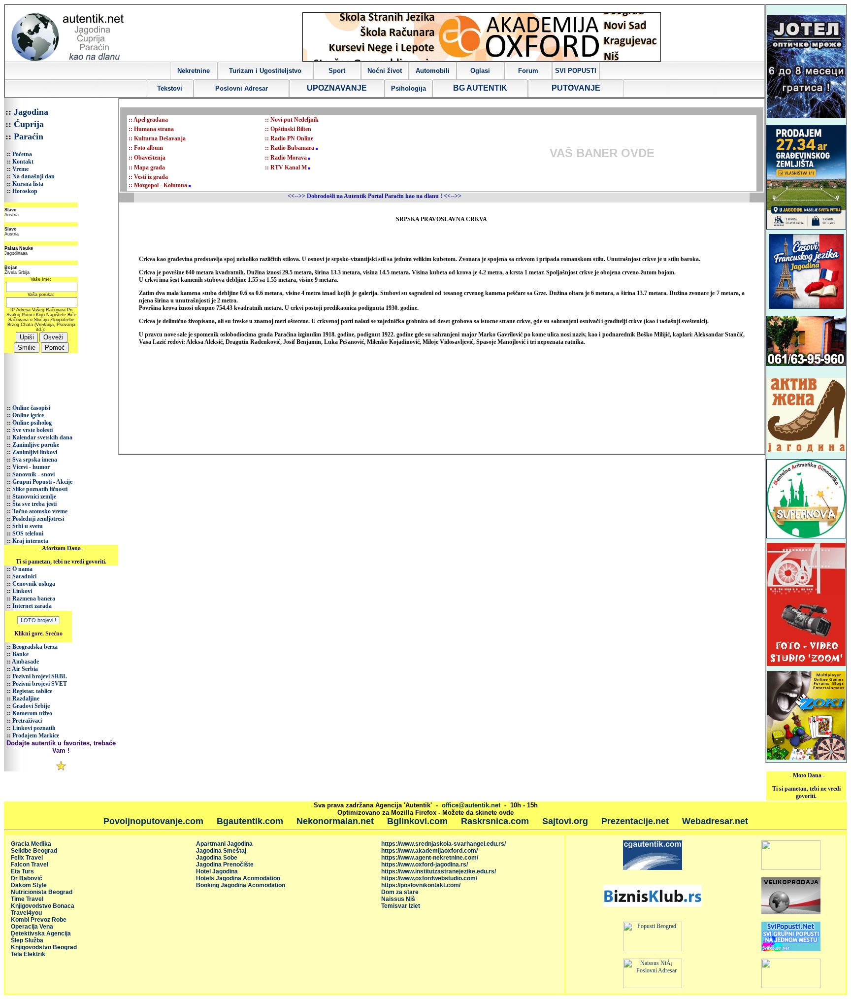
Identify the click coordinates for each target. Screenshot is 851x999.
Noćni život (384, 70)
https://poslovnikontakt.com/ (420, 885)
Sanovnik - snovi (33, 474)
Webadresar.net (715, 821)
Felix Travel (27, 857)
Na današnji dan (33, 176)
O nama (22, 569)
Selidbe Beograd (34, 850)
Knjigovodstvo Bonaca (42, 905)
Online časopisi (31, 407)
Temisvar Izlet (400, 905)
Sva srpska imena (34, 459)
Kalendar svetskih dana (42, 437)
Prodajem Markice (35, 735)
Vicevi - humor (31, 467)
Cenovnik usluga (33, 583)
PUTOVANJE (576, 88)
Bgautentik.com (250, 821)
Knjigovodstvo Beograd (44, 947)
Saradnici (24, 576)
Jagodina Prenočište (225, 864)
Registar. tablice (32, 691)
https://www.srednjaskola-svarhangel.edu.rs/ (443, 843)
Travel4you (26, 912)
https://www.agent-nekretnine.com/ (429, 857)
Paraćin (28, 136)
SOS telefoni (27, 533)
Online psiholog (32, 422)
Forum (528, 70)
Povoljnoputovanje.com (153, 821)
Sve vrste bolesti (32, 430)
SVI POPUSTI (575, 70)
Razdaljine (25, 698)
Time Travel (27, 899)
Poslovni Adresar (241, 88)
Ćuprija (29, 124)
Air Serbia (25, 669)
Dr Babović (26, 878)
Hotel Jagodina (217, 871)
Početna (22, 154)
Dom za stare (400, 892)
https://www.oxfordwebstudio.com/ (429, 878)
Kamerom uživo (32, 713)
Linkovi (22, 591)
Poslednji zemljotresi (38, 518)
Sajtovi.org (565, 821)
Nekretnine (193, 70)
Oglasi (480, 70)
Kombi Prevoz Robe (38, 919)
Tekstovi (169, 88)
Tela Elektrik (28, 954)
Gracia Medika (31, 843)
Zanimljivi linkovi (34, 452)
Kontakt (22, 161)
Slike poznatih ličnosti (39, 489)
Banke (20, 654)
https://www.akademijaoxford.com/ (429, 850)
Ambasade (25, 661)
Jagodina (31, 112)
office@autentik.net (471, 805)
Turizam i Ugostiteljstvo (265, 70)
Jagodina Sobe (216, 857)
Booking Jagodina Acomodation (240, 885)
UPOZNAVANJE (337, 88)
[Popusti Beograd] (652, 949)
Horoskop (24, 191)
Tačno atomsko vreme (39, 511)
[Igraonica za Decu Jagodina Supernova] (806, 536)
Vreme (20, 169)
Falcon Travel (29, 864)
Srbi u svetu (27, 526)
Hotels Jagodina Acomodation (238, 878)
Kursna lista (27, 183)
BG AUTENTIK (480, 88)
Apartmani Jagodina (224, 843)
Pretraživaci (27, 720)
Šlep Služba (27, 940)
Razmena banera (33, 598)
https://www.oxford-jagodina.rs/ (424, 864)
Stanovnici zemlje (34, 496)
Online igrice (28, 415)
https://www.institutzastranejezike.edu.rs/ (438, 871)
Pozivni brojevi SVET (39, 683)
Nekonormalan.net (335, 821)
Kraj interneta (30, 540)
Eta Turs (22, 871)
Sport (336, 70)
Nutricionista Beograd (41, 892)
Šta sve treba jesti (34, 503)
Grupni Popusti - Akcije (42, 481)
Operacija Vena (32, 926)
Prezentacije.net (635, 821)
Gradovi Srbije (31, 705)
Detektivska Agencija (41, 933)
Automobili (433, 70)
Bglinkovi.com (417, 821)
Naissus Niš (398, 899)
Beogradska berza (35, 646)
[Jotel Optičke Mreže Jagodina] (806, 116)
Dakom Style (29, 885)
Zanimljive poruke (35, 444)
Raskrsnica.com (495, 821)
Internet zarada (32, 605)
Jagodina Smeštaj (221, 850)
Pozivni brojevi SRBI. (39, 676)
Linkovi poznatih (34, 728)
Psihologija (408, 88)
